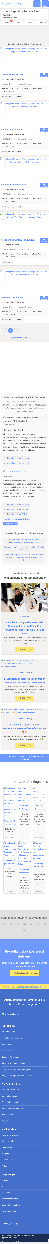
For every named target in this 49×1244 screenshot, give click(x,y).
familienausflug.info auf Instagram (16, 458)
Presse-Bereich (7, 1141)
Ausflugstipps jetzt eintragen (25, 973)
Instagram (5, 1154)
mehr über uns (11, 524)
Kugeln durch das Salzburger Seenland (39, 808)
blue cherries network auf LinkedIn (17, 519)
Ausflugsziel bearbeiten (10, 1090)
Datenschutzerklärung (10, 1199)
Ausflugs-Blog (7, 1051)
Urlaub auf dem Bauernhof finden (14, 1063)
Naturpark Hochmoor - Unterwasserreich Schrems (24, 872)
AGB (3, 1186)
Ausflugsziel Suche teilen (16, 338)
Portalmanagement (9, 1211)
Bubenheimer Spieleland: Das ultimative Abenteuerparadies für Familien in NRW (24, 541)
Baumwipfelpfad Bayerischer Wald (9, 823)
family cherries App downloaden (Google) (17, 1070)
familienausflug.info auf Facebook (16, 463)
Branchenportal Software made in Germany (17, 1236)
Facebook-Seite (7, 1160)
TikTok (4, 1166)
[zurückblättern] (6, 59)
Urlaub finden (6, 1045)
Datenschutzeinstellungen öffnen (31, 987)
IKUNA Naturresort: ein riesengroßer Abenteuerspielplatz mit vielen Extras (24, 681)
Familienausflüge (25, 719)
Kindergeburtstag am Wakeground (24, 808)
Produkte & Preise (8, 1115)
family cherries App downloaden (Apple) (16, 1076)
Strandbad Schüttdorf (12, 129)
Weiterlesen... (25, 649)
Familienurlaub (25, 673)
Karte (18, 23)
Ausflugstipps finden (9, 1031)
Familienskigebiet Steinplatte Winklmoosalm (10, 863)
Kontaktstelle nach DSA (11, 1205)
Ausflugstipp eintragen (10, 1096)
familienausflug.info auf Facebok (16, 509)
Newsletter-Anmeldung (10, 1057)
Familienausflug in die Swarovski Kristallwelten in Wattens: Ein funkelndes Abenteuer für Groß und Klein (24, 628)
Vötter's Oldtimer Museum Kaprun (18, 240)
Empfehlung (25, 616)
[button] (4, 330)
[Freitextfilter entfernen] (37, 4)
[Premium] (43, 782)
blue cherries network (10, 1135)
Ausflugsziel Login (11, 1224)
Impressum (6, 1193)
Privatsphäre (9, 987)
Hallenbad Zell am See (12, 297)
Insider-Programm (8, 1147)
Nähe (29, 23)
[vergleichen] (3, 56)
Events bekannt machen (11, 1102)
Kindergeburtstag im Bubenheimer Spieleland (39, 866)
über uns (5, 1180)
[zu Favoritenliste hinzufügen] (3, 50)
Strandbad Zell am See (12, 74)
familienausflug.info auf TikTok (15, 514)
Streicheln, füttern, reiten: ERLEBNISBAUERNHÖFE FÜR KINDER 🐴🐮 (24, 728)
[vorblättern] (42, 59)
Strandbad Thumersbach (13, 185)
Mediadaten (6, 1121)
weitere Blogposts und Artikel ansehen (25, 758)
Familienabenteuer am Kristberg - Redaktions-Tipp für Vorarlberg (24, 548)
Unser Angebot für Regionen (12, 1108)
